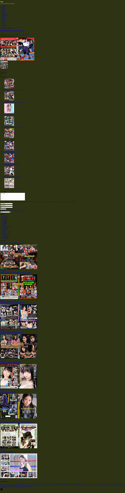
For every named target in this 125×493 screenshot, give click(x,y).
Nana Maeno (13, 485)
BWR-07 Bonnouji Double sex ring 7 (12, 30)
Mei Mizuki (113, 483)
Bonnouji (3, 7)
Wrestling (3, 25)
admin (9, 34)
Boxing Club (4, 8)
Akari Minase (14, 483)
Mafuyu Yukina (103, 483)
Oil (2, 19)
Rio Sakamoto (68, 485)
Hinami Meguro (78, 483)
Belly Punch (4, 6)
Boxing (3, 218)
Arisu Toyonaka (49, 483)
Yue (105, 485)
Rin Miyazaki (63, 485)
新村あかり (121, 485)
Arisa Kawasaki (38, 483)
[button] (1, 489)
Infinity (3, 13)
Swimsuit (3, 234)
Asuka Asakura (22, 34)
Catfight (3, 9)
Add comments (27, 34)
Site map (3, 26)
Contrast (3, 10)
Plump (3, 20)
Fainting (3, 11)
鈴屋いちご (34, 486)
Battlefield (4, 5)
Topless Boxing (4, 24)
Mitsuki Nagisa (119, 483)
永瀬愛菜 (6, 486)
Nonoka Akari (37, 485)
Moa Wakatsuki (4, 485)
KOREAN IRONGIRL (6, 226)
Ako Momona (31, 483)
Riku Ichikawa (57, 485)
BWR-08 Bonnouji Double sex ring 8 (19, 210)
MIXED (3, 18)
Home (1, 28)
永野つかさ (10, 486)
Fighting (3, 12)
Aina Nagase (3, 483)
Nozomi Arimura (48, 485)
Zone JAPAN (4, 238)
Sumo (3, 22)
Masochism (4, 17)
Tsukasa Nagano (99, 485)
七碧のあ (110, 485)
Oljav (1, 1)
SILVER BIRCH (5, 21)
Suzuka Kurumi (92, 485)
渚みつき (15, 486)
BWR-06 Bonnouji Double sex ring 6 (7, 210)
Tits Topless (4, 23)
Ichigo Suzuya (93, 483)
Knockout (3, 14)
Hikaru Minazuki (63, 483)
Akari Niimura (22, 483)
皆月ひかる (19, 486)
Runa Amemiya (73, 485)
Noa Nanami (30, 485)
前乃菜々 (115, 485)
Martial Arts (4, 16)
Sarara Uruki (79, 485)
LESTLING (4, 227)
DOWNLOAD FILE (3, 75)
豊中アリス (30, 486)
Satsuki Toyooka (86, 485)
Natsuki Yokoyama (23, 485)
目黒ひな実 (25, 486)
